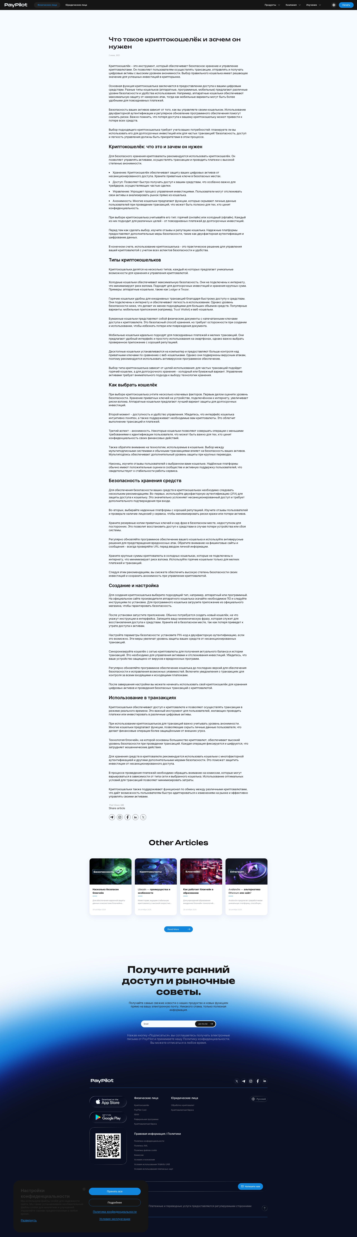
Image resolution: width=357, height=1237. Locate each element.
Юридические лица (76, 4)
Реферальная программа (146, 1119)
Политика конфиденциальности (149, 1141)
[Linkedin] (135, 817)
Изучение (311, 4)
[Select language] (334, 5)
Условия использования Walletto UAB (152, 1164)
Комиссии (138, 1155)
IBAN (136, 1114)
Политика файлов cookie (145, 1150)
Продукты (270, 4)
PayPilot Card (140, 1110)
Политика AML (141, 1146)
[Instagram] (120, 817)
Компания (291, 4)
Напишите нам (252, 1186)
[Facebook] (128, 817)
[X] (143, 817)
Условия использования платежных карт (153, 1169)
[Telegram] (112, 817)
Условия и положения (144, 1160)
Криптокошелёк (141, 1105)
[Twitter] (237, 1081)
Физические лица (47, 4)
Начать (346, 4)
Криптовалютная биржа (145, 1124)
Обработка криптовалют (182, 1105)
